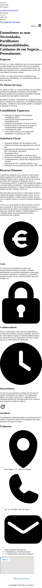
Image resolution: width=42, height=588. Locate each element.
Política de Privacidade (21, 578)
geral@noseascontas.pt (9, 10)
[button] (36, 25)
